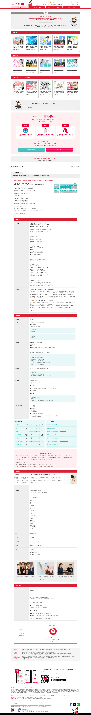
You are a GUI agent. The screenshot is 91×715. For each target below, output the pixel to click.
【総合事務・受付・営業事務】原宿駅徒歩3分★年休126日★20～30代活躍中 (59, 69)
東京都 (23, 652)
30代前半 (37, 658)
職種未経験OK (48, 656)
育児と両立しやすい (35, 656)
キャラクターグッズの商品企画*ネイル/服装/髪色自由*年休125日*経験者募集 (18, 92)
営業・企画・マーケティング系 (36, 649)
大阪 (30, 697)
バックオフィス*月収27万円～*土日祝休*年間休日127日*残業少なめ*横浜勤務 (31, 92)
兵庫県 (46, 652)
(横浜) (23, 697)
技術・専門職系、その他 (26, 650)
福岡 (38, 697)
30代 (34, 658)
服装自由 (68, 656)
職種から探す (13, 695)
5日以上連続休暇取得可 (50, 657)
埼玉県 (34, 652)
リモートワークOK (20, 698)
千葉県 (37, 652)
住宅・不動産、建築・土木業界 (46, 653)
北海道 (52, 652)
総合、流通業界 (44, 654)
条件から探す (13, 698)
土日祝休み (64, 656)
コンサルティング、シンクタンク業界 (54, 654)
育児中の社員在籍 (42, 657)
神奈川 (20, 697)
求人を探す (20, 7)
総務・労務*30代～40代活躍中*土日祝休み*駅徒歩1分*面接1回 (45, 69)
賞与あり (36, 657)
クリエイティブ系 (66, 649)
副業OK (26, 698)
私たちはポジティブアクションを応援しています (43, 711)
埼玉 (25, 697)
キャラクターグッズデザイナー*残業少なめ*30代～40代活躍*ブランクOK (45, 92)
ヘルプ (44, 4)
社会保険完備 (24, 657)
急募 (33, 657)
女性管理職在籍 (54, 656)
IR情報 (41, 706)
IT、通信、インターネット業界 (27, 653)
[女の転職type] (13, 706)
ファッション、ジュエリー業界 (28, 654)
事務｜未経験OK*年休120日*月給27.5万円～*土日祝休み (72, 92)
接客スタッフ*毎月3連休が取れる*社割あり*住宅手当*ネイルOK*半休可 (59, 92)
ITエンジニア (60, 695)
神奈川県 (30, 652)
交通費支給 (30, 657)
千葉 (28, 697)
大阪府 (27, 652)
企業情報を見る (31, 107)
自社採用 (44, 706)
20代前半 (30, 658)
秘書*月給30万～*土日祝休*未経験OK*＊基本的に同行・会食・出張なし (18, 47)
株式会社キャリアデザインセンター (21, 706)
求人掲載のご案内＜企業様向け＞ (56, 4)
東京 (18, 697)
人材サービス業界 (37, 653)
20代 (23, 658)
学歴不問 (59, 656)
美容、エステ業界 (37, 654)
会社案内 (38, 706)
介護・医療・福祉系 (59, 649)
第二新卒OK (24, 656)
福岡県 (43, 652)
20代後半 (26, 658)
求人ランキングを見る (37, 7)
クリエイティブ (37, 695)
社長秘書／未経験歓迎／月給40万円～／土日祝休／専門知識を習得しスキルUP (45, 47)
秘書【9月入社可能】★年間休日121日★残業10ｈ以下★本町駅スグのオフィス (31, 47)
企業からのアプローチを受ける (54, 7)
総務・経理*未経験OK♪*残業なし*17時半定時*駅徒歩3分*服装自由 (72, 69)
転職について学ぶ (71, 7)
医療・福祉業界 (60, 653)
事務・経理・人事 (44, 695)
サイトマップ (48, 4)
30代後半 (41, 658)
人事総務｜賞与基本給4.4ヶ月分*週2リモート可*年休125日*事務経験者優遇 (31, 69)
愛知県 (40, 652)
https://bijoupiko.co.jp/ (35, 557)
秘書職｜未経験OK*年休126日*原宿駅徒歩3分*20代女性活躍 (59, 47)
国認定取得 (49, 698)
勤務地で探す (13, 697)
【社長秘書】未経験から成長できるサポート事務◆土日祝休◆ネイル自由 (72, 47)
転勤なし (29, 656)
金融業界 (54, 653)
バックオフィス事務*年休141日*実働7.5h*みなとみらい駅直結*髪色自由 (18, 69)
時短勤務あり (73, 656)
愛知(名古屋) (34, 697)
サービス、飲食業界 (67, 653)
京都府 (49, 652)
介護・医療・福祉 (66, 695)
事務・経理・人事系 (26, 649)
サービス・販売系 (45, 649)
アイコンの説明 (74, 183)
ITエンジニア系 (52, 649)
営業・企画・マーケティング (22, 695)
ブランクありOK (42, 656)
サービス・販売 (31, 695)
